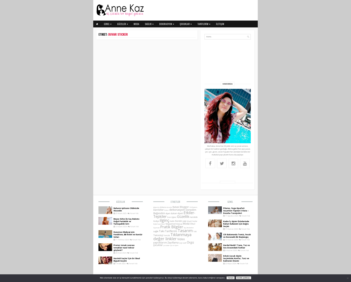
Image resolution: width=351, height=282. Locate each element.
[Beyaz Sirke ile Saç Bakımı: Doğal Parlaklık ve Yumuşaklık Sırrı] (105, 223)
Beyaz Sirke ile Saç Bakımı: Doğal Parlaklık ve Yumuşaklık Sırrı (127, 221)
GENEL (107, 24)
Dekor (166, 210)
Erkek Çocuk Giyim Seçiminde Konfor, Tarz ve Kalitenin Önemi (236, 258)
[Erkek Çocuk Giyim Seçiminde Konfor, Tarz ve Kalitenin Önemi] (215, 260)
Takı (161, 231)
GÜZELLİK (122, 24)
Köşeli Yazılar (192, 221)
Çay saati (182, 243)
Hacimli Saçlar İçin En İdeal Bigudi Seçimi (127, 259)
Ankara (163, 207)
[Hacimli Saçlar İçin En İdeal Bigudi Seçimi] (105, 263)
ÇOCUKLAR (185, 24)
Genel (230, 201)
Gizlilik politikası (243, 278)
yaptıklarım (160, 242)
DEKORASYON (166, 24)
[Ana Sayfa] (120, 15)
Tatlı (195, 231)
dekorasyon (177, 210)
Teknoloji (158, 235)
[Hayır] (347, 278)
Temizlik (167, 235)
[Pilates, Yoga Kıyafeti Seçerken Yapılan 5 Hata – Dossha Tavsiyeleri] (215, 213)
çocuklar (158, 245)
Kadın (172, 221)
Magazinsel (170, 224)
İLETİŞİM (220, 24)
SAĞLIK (148, 24)
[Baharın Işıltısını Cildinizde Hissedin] (105, 213)
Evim (169, 217)
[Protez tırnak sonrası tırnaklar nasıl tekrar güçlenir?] (105, 250)
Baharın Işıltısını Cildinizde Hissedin (126, 209)
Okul (192, 223)
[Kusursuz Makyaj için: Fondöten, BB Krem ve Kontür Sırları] (105, 237)
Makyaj (179, 224)
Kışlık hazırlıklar (159, 224)
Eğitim (174, 217)
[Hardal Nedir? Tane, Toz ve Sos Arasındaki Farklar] (215, 250)
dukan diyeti (177, 213)
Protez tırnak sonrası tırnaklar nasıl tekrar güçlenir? (124, 247)
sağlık (155, 231)
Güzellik (120, 201)
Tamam (230, 278)
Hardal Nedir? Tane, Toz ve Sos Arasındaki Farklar (236, 246)
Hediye (156, 221)
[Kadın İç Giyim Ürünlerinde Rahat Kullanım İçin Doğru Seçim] (215, 226)
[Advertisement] (227, 61)
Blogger (184, 207)
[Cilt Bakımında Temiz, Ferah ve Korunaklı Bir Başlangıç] (215, 239)
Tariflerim (171, 231)
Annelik (169, 207)
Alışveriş (156, 207)
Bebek (175, 207)
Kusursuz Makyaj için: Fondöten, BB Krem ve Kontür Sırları (128, 234)
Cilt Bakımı (193, 207)
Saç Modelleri (189, 228)
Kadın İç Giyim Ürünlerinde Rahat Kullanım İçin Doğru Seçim (236, 224)
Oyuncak (156, 228)
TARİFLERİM (203, 24)
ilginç (164, 220)
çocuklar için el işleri (170, 245)
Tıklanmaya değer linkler (172, 236)
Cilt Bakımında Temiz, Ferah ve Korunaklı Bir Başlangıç (237, 235)
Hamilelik (194, 217)
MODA (136, 24)
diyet (168, 213)
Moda (186, 223)
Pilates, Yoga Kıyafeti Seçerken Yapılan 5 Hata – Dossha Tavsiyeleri (236, 210)
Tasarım (185, 230)
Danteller (158, 209)
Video (181, 239)
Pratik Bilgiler (171, 226)
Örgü (190, 242)
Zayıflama (173, 242)
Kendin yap (180, 221)
